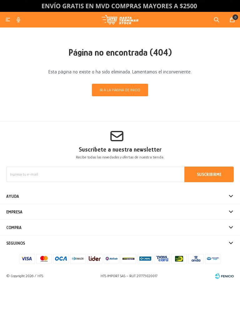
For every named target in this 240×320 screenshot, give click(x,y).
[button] (216, 20)
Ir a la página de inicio (120, 90)
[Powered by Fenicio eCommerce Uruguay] (224, 276)
